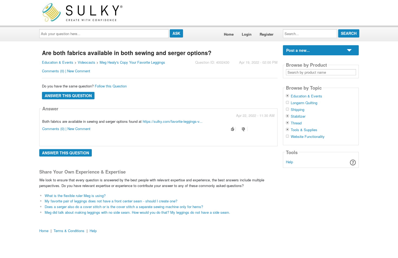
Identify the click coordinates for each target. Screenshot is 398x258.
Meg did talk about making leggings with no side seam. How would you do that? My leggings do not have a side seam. (137, 212)
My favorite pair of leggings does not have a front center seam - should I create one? (111, 200)
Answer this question (68, 95)
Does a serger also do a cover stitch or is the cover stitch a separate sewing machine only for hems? (124, 206)
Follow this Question (111, 86)
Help (289, 161)
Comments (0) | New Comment (66, 70)
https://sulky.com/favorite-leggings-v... (173, 121)
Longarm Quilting (304, 103)
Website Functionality (308, 136)
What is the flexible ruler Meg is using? (75, 195)
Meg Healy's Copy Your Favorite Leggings (132, 62)
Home (229, 34)
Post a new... (298, 50)
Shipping (297, 109)
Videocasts (86, 62)
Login (247, 34)
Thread (296, 123)
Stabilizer (298, 116)
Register (266, 34)
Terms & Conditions (69, 230)
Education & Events (57, 62)
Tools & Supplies (304, 130)
